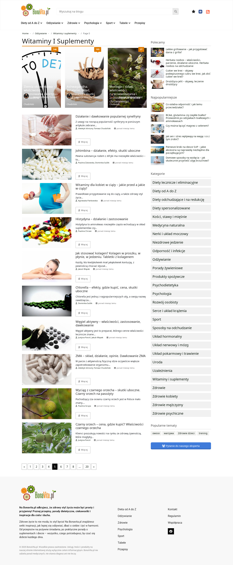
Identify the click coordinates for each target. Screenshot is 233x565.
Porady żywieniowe (167, 268)
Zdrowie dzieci (186, 433)
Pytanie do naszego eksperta (182, 445)
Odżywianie (53, 23)
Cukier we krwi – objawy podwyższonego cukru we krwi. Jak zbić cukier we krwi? (188, 73)
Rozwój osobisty (165, 302)
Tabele (123, 23)
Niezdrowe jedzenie (167, 242)
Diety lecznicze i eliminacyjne (175, 182)
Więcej (84, 141)
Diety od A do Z (30, 23)
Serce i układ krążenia (169, 310)
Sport (109, 23)
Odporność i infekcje (168, 251)
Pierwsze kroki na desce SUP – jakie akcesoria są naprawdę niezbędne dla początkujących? (187, 149)
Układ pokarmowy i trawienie (175, 353)
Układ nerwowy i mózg (170, 345)
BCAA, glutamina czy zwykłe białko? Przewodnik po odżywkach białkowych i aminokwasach (188, 118)
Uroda (157, 362)
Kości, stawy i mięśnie (169, 216)
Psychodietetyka (165, 285)
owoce (156, 433)
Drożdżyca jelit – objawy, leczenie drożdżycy (185, 83)
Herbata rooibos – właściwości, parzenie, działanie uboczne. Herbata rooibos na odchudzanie (187, 63)
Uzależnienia (162, 370)
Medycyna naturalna (168, 225)
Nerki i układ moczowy (170, 233)
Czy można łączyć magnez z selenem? (187, 125)
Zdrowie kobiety (165, 396)
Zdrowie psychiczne (167, 413)
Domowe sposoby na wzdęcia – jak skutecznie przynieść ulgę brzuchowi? (187, 159)
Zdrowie (72, 23)
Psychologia (91, 23)
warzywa (169, 433)
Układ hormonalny (167, 336)
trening (203, 433)
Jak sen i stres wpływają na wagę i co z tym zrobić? (188, 138)
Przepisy (140, 23)
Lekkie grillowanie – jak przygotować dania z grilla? (186, 51)
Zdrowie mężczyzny (167, 404)
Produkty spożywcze (168, 276)
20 (87, 467)
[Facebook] (200, 12)
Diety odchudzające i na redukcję (178, 199)
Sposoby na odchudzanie (172, 328)
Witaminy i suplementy (170, 379)
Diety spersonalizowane (171, 208)
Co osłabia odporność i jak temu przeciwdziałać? (184, 106)
